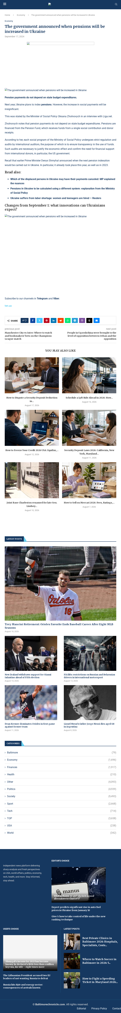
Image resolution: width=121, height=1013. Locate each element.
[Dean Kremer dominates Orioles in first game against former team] (31, 702)
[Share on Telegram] (75, 320)
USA (61, 825)
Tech (61, 810)
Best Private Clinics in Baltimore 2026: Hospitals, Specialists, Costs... (100, 942)
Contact (116, 1008)
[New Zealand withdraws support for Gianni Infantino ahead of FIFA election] (31, 653)
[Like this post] (25, 320)
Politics (61, 789)
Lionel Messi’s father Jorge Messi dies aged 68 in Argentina (89, 725)
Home (7, 15)
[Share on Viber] (82, 320)
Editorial (81, 1008)
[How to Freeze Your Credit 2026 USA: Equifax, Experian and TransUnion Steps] (32, 428)
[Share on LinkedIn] (53, 320)
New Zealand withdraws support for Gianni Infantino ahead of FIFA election (28, 676)
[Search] (116, 4)
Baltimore (61, 752)
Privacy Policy (99, 1008)
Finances (61, 767)
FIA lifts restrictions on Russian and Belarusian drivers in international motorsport (89, 676)
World (61, 832)
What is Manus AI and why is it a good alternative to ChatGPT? (74, 897)
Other (61, 781)
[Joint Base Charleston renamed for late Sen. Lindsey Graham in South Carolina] (32, 480)
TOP (61, 818)
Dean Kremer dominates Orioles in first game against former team (30, 725)
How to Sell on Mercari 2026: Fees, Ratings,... (89, 502)
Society (61, 796)
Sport (61, 803)
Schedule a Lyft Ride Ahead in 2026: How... (89, 397)
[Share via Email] (97, 320)
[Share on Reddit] (61, 320)
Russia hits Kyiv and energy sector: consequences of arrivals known (23, 986)
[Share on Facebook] (32, 320)
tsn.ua (8, 305)
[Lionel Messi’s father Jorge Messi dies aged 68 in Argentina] (90, 702)
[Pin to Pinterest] (46, 320)
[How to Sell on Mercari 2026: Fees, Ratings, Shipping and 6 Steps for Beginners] (89, 480)
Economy (21, 15)
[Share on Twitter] (40, 320)
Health (61, 774)
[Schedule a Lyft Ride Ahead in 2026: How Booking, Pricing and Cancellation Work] (89, 375)
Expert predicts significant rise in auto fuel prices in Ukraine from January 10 (76, 909)
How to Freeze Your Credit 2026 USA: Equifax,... (31, 450)
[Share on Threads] (89, 320)
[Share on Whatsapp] (68, 320)
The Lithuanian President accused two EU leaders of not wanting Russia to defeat (26, 977)
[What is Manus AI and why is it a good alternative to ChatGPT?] (79, 885)
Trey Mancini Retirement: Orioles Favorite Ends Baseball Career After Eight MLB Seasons (59, 626)
